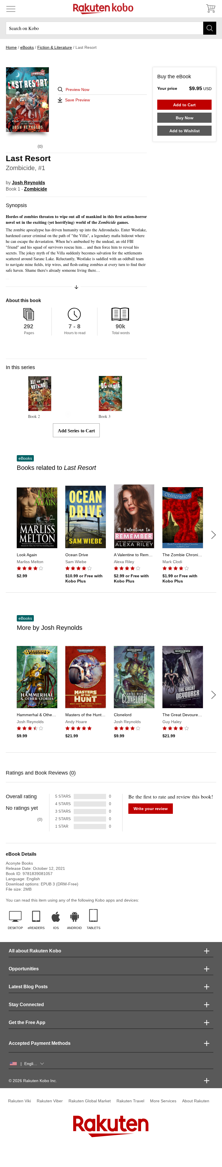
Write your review (151, 808)
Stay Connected (26, 1004)
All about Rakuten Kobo (35, 950)
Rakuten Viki (19, 1101)
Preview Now (77, 89)
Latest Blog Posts (28, 986)
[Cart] (210, 8)
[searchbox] (111, 28)
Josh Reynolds (28, 182)
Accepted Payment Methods (40, 1043)
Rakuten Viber (50, 1101)
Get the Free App (27, 1022)
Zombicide (35, 189)
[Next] (213, 535)
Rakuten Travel (130, 1101)
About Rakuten (195, 1101)
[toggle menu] (10, 8)
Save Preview (77, 100)
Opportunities (24, 968)
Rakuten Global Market (90, 1101)
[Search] (209, 28)
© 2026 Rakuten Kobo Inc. (33, 1080)
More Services (163, 1101)
